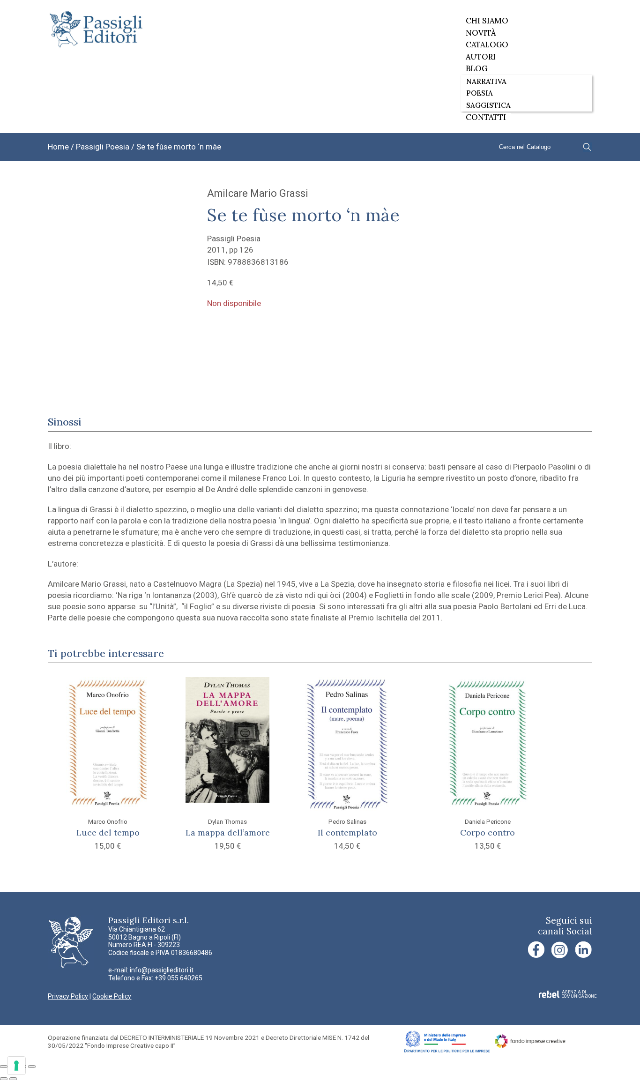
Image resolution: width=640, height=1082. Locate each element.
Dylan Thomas (227, 821)
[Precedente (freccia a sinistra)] (3, 1078)
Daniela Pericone (488, 821)
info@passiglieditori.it (161, 970)
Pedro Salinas (347, 821)
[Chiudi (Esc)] (32, 1066)
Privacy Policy (68, 996)
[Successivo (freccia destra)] (13, 1078)
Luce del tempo (108, 832)
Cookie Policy (111, 996)
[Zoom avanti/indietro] (3, 1066)
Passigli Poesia (102, 146)
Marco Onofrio (107, 821)
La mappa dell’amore (228, 832)
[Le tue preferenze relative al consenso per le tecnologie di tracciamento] (16, 1066)
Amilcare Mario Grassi (257, 193)
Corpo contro (487, 832)
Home (58, 146)
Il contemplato (347, 832)
